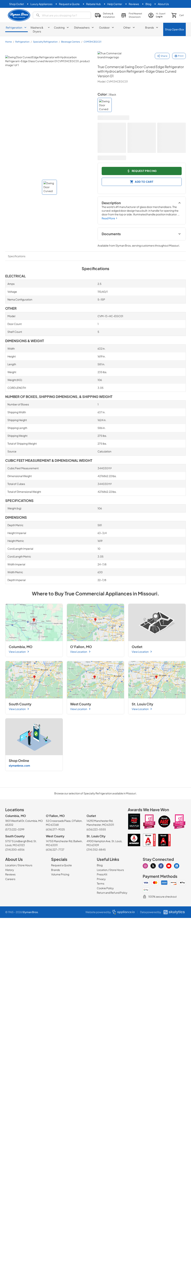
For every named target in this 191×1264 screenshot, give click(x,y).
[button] (105, 15)
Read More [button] (108, 218)
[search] (62, 15)
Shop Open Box (174, 29)
